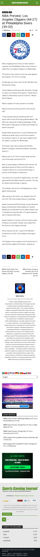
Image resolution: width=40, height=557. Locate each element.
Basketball (11, 9)
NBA (10, 12)
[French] (14, 373)
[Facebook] (4, 35)
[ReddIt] (28, 35)
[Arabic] (3, 373)
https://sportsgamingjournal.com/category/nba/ (20, 299)
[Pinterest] (13, 35)
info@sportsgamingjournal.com (24, 495)
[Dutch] (8, 373)
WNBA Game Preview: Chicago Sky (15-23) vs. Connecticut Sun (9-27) (18, 432)
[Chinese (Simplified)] (6, 373)
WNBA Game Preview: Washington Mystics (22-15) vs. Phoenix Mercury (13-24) (20, 420)
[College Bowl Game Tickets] (17, 408)
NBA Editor (7, 30)
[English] (11, 373)
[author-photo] (20, 293)
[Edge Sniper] (17, 478)
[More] (32, 35)
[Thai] (30, 373)
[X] (9, 35)
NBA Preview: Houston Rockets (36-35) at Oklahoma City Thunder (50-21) (30, 272)
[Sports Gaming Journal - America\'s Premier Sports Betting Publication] (20, 3)
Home (4, 9)
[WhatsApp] (18, 35)
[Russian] (24, 373)
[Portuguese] (22, 373)
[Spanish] (27, 373)
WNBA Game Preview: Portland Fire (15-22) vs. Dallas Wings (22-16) (20, 426)
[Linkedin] (23, 35)
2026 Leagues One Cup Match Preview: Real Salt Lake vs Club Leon (20, 438)
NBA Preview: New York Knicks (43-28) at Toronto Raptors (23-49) (10, 271)
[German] (16, 373)
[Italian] (19, 373)
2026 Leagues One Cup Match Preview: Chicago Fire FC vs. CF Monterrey (20, 445)
